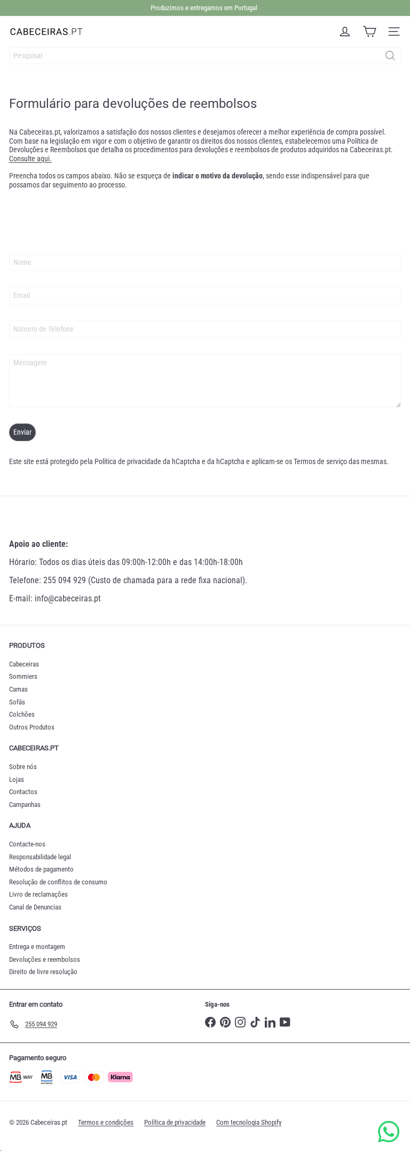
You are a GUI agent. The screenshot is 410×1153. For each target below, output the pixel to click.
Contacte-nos (27, 844)
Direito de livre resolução (43, 972)
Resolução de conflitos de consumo (58, 882)
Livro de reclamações (38, 894)
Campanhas (25, 805)
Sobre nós (23, 767)
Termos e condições (105, 1122)
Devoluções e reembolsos (44, 959)
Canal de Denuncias (35, 907)
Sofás (17, 702)
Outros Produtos (31, 727)
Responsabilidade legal (40, 857)
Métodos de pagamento (41, 869)
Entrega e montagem (37, 947)
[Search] (390, 55)
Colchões (22, 714)
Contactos (23, 792)
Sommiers (23, 676)
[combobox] (205, 55)
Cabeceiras (24, 664)
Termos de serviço (320, 461)
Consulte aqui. (30, 158)
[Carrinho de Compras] (369, 31)
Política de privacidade (127, 461)
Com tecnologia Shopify (248, 1122)
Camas (18, 689)
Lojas (16, 779)
